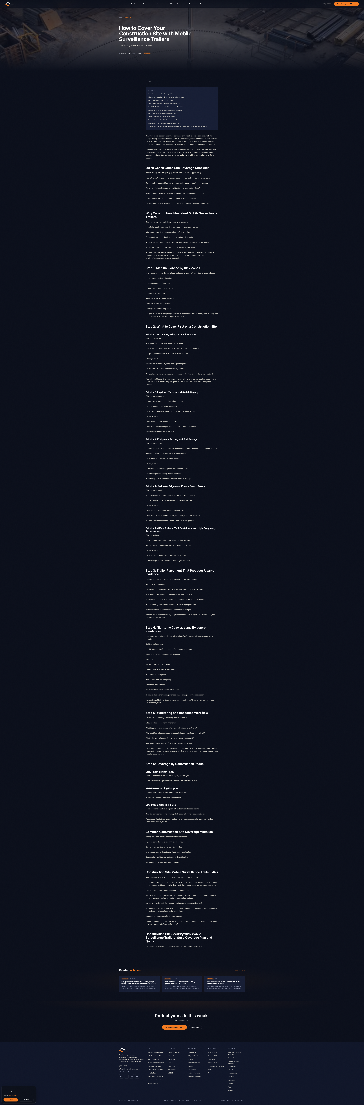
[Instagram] (132, 1076)
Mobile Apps (172, 1069)
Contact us (195, 1027)
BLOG (120, 17)
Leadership (231, 1080)
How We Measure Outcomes (233, 1062)
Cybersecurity (232, 1073)
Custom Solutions (153, 1083)
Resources (180, 4)
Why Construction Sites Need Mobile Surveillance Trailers (166, 97)
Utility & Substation (193, 1056)
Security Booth (152, 1073)
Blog (209, 1069)
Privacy (223, 1100)
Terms (228, 1100)
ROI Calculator (212, 1063)
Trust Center (232, 1066)
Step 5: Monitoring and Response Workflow (162, 113)
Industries (157, 4)
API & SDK (171, 1073)
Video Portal (171, 1066)
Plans (202, 4)
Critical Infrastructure (194, 1063)
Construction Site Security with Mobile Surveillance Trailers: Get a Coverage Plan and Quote (177, 126)
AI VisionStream (172, 1056)
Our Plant (231, 1077)
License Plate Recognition (156, 1063)
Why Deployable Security (216, 1066)
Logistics (190, 1066)
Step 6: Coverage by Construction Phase (161, 116)
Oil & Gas (190, 1059)
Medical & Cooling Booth (155, 1076)
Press (229, 1087)
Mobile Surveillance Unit (155, 1052)
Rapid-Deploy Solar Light (155, 1069)
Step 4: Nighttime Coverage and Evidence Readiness (165, 110)
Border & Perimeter (194, 1073)
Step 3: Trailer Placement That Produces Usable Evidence (167, 107)
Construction (192, 1052)
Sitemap (242, 1100)
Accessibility (235, 1100)
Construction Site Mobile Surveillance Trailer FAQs (164, 123)
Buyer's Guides (212, 1052)
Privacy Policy (13, 1095)
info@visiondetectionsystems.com (129, 1069)
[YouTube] (137, 1076)
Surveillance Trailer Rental (156, 1080)
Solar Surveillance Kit (154, 1056)
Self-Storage (192, 1069)
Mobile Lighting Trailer (155, 1066)
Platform (146, 4)
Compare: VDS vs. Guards (216, 1056)
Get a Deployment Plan (345, 4)
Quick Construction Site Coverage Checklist (162, 94)
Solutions (134, 4)
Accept (11, 1099)
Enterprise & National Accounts (234, 1053)
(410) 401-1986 (328, 4)
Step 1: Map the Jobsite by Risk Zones (160, 100)
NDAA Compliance (233, 1070)
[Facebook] (126, 1076)
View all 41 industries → (195, 1076)
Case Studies (212, 1059)
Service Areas (232, 1058)
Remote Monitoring (174, 1052)
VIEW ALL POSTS (240, 971)
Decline (26, 1099)
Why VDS (169, 4)
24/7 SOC (171, 1063)
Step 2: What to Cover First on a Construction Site (164, 103)
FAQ (209, 1073)
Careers (230, 1083)
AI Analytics (171, 1059)
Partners (192, 4)
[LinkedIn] (121, 1076)
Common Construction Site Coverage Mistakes (163, 120)
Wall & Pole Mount (153, 1059)
